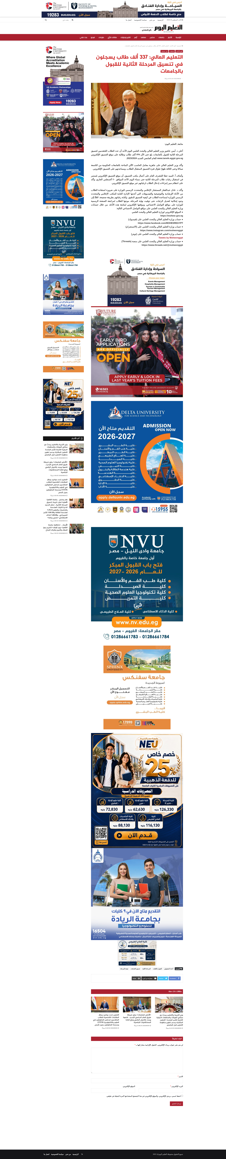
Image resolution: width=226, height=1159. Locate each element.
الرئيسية (160, 20)
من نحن (152, 20)
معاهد (143, 37)
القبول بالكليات (157, 968)
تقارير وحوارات (125, 37)
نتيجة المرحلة (124, 968)
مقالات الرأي (112, 37)
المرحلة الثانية (146, 968)
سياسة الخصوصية (140, 20)
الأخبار (170, 37)
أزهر (135, 37)
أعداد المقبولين (168, 968)
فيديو (93, 37)
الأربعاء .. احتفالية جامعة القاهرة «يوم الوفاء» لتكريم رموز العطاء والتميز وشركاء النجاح (55, 527)
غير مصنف (164, 51)
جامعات (161, 37)
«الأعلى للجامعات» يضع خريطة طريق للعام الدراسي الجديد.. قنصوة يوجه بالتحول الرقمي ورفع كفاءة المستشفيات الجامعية (137, 1018)
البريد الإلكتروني (176, 1086)
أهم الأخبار (173, 46)
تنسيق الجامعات (135, 968)
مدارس (152, 37)
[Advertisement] (113, 1124)
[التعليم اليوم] (161, 28)
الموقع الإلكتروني (129, 1086)
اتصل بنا (129, 20)
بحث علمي (83, 37)
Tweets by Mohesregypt (171, 237)
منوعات (101, 37)
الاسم (180, 1076)
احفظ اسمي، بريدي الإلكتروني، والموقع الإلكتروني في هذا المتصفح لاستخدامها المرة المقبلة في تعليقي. (143, 1096)
